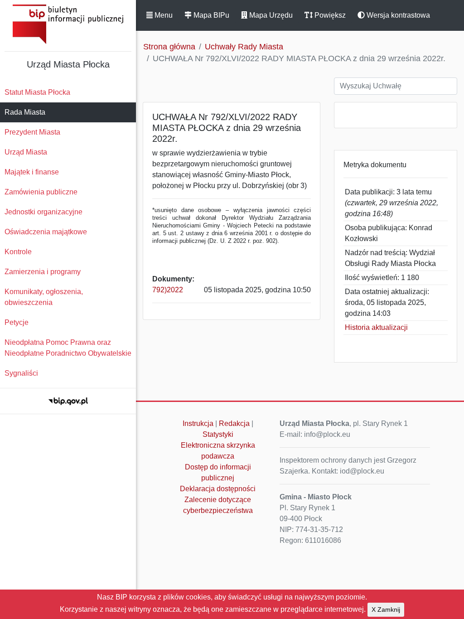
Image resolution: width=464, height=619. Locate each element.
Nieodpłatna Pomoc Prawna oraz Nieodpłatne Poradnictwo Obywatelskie (68, 348)
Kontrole (18, 252)
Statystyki (218, 434)
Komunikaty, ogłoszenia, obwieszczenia (44, 297)
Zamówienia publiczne (41, 192)
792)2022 (167, 290)
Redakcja (234, 423)
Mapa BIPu (210, 15)
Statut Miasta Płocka (37, 92)
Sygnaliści (21, 373)
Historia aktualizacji (376, 327)
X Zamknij (386, 609)
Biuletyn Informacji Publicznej (68, 24)
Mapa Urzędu (270, 15)
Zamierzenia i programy (43, 272)
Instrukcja (198, 423)
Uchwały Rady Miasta (244, 46)
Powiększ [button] (329, 15)
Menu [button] (163, 15)
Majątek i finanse (32, 172)
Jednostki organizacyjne (43, 212)
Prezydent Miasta (32, 132)
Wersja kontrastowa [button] (397, 15)
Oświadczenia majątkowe (46, 232)
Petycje (17, 322)
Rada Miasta (25, 112)
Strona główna (169, 46)
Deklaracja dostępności (218, 489)
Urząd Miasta (26, 152)
